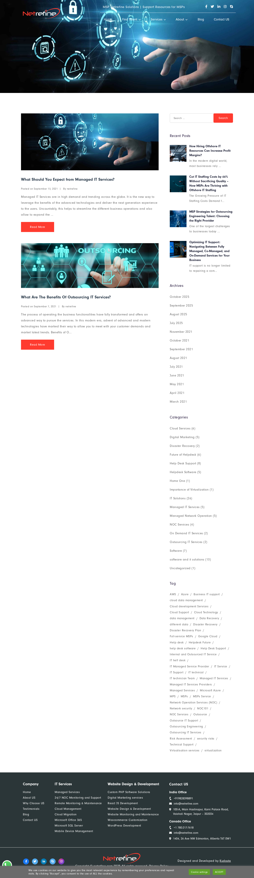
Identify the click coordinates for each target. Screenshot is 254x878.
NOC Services (179, 524)
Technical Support (182, 744)
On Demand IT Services (186, 533)
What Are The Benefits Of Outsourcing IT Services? (66, 297)
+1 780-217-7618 (184, 827)
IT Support (176, 672)
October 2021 (179, 340)
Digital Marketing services (125, 797)
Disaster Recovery (182, 446)
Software (176, 550)
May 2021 (177, 384)
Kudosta (225, 861)
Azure (185, 594)
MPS (173, 696)
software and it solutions (187, 559)
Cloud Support (179, 612)
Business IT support (207, 594)
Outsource (200, 714)
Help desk (177, 642)
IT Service (220, 666)
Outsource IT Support (184, 720)
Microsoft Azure (210, 690)
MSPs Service (202, 696)
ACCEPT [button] (219, 872)
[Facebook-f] (26, 861)
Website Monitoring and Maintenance (133, 814)
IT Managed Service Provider (189, 666)
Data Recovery (209, 618)
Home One (177, 481)
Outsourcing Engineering (186, 726)
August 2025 (178, 314)
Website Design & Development (129, 809)
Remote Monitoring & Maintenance (78, 803)
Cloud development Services (189, 606)
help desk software (183, 648)
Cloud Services (180, 428)
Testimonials (31, 809)
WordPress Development (124, 825)
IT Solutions (178, 498)
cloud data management (186, 600)
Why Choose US (33, 803)
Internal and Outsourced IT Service (193, 654)
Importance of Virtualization (189, 489)
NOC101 (202, 708)
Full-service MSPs (181, 636)
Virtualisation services (185, 750)
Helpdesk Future (200, 642)
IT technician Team (182, 678)
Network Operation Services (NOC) (193, 702)
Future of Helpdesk (183, 454)
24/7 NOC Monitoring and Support (78, 797)
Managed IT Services (185, 507)
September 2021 (181, 349)
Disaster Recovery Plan (185, 630)
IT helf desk (177, 660)
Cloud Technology (206, 612)
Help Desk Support (183, 463)
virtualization (213, 750)
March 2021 (178, 401)
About (180, 19)
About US (29, 797)
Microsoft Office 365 (68, 820)
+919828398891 (183, 798)
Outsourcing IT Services (186, 542)
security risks (205, 738)
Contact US (221, 19)
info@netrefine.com (186, 803)
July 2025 (176, 323)
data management (182, 618)
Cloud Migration (66, 814)
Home (108, 19)
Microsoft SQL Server (69, 825)
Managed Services (182, 690)
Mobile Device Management (74, 831)
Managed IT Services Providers (191, 684)
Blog (201, 19)
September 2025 (181, 305)
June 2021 (177, 375)
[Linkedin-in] (44, 861)
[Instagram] (61, 861)
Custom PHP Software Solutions (129, 792)
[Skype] (53, 861)
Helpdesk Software (183, 472)
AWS (173, 594)
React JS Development (123, 803)
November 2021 (181, 332)
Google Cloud (207, 636)
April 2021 (177, 393)
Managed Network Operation (191, 516)
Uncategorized (180, 568)
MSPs (184, 696)
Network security (181, 708)
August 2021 (178, 358)
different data (179, 624)
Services (156, 19)
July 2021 (176, 366)
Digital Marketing (182, 437)
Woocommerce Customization (127, 820)
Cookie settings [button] (199, 872)
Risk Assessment (181, 738)
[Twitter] (35, 861)
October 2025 (179, 297)
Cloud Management (68, 809)
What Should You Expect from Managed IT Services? (68, 179)
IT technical (196, 672)
